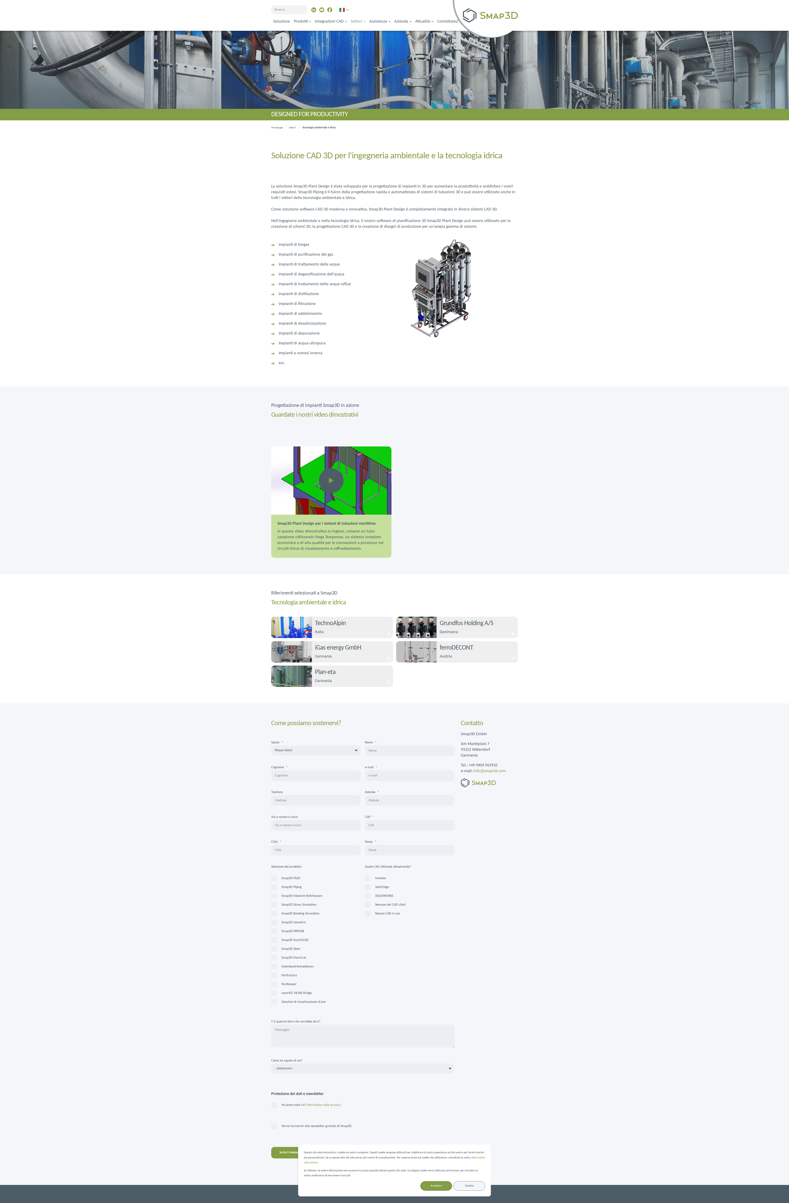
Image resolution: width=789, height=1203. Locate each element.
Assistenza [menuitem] (378, 22)
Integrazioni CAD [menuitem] (329, 22)
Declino (469, 1185)
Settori (292, 127)
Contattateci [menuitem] (447, 22)
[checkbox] (316, 940)
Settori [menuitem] (356, 22)
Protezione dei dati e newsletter (297, 1094)
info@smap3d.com (490, 771)
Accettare (436, 1185)
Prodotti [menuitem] (301, 22)
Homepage (277, 127)
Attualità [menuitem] (422, 22)
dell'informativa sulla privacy (320, 1105)
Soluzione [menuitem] (281, 22)
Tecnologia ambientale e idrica (319, 127)
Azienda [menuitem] (401, 22)
